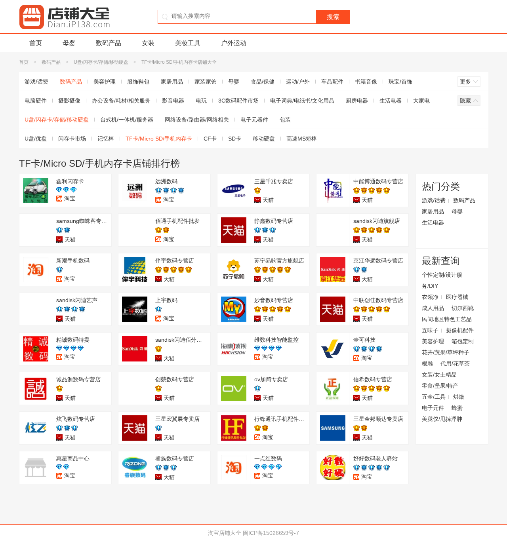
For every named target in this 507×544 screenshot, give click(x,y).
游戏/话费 (36, 81)
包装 (285, 119)
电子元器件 (254, 119)
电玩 (201, 100)
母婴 (69, 43)
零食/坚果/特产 (440, 385)
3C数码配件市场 (238, 100)
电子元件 (433, 408)
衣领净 (430, 297)
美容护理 (104, 81)
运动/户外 (298, 81)
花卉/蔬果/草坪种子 (445, 352)
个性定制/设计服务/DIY (442, 280)
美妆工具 (187, 43)
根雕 (427, 363)
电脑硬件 (36, 100)
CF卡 (210, 138)
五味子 (430, 330)
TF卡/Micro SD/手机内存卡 (159, 138)
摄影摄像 (69, 100)
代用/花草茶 (455, 363)
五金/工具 (434, 397)
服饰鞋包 (138, 81)
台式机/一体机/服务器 (126, 119)
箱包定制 (463, 341)
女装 (148, 43)
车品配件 (332, 81)
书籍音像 (366, 81)
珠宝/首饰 (400, 81)
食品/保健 (262, 81)
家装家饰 (205, 81)
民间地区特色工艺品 (447, 319)
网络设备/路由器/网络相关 (197, 119)
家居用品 (172, 81)
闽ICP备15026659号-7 (271, 533)
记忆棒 (105, 138)
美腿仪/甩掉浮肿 (442, 419)
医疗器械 (457, 297)
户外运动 (233, 43)
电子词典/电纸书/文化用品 (302, 100)
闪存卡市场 (72, 138)
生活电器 (390, 100)
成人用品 (433, 308)
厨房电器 (357, 100)
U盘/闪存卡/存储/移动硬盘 (101, 62)
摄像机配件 (460, 330)
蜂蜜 (457, 408)
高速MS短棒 (301, 138)
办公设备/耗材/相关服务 (121, 100)
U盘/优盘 (36, 138)
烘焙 (458, 397)
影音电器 (173, 100)
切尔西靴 (463, 308)
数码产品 (108, 43)
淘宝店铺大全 (224, 533)
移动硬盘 (264, 138)
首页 (35, 43)
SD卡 (234, 138)
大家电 (421, 100)
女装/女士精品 (439, 374)
